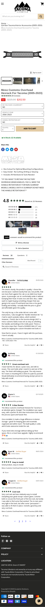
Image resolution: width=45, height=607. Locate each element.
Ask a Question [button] (23, 248)
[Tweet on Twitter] (7, 149)
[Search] (41, 16)
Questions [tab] (21, 255)
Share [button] (6, 345)
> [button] (30, 521)
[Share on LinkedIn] (11, 149)
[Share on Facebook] (3, 149)
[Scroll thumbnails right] (42, 81)
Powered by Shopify (8, 591)
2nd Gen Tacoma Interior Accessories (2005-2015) (21, 25)
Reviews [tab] (6, 255)
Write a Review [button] (23, 243)
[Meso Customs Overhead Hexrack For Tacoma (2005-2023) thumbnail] (6, 81)
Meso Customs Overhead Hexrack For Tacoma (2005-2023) (22, 339)
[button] (38, 345)
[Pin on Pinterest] (16, 149)
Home (3, 23)
